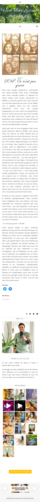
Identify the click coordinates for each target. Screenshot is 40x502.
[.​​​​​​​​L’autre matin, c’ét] (8, 428)
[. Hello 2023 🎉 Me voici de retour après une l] (8, 405)
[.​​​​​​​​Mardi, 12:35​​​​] (20, 417)
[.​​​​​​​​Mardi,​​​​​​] (20, 428)
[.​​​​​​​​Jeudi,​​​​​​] (8, 417)
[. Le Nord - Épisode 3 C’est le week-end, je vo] (5, 488)
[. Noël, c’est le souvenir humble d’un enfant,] (20, 405)
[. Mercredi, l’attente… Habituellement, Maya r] (31, 394)
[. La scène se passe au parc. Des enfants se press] (34, 488)
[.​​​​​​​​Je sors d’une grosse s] (31, 417)
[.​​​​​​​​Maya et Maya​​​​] (31, 428)
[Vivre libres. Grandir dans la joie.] (20, 13)
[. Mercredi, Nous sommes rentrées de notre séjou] (8, 394)
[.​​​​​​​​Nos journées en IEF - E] (8, 440)
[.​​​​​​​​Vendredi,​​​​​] (20, 394)
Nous (20, 78)
